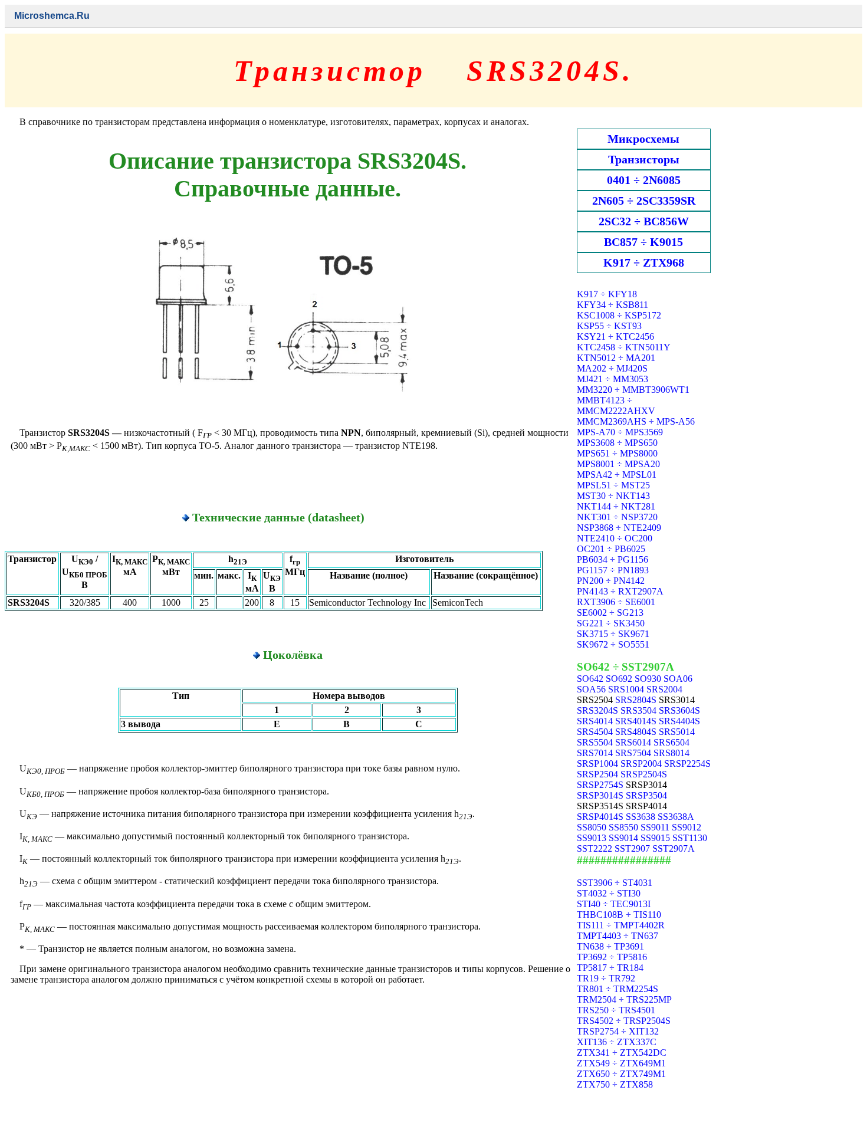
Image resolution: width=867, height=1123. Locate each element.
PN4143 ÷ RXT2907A (620, 591)
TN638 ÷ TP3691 (610, 946)
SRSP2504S (643, 774)
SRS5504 (595, 742)
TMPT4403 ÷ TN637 (617, 936)
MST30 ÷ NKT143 (613, 496)
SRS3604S (679, 710)
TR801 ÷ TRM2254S (617, 989)
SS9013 (591, 838)
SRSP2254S (687, 763)
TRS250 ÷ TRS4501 (616, 1010)
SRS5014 (677, 732)
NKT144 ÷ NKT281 (616, 506)
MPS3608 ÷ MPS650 (617, 443)
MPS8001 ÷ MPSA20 (618, 464)
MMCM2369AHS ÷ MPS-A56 (636, 421)
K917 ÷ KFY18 (607, 294)
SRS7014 (595, 753)
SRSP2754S (600, 785)
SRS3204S (597, 710)
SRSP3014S (600, 795)
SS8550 (623, 827)
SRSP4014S (600, 817)
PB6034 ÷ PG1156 (612, 559)
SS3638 (640, 817)
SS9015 (655, 838)
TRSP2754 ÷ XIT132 (618, 1031)
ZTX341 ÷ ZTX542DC (621, 1053)
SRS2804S (635, 700)
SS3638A (676, 817)
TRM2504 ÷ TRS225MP (624, 999)
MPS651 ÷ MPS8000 (617, 453)
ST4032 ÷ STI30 (609, 893)
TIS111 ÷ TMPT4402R (621, 925)
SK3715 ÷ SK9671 (613, 634)
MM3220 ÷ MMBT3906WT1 (633, 390)
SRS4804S (635, 732)
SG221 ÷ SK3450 (611, 623)
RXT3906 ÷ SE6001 (616, 602)
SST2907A (673, 848)
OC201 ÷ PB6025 (611, 549)
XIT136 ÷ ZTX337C (616, 1042)
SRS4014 (595, 721)
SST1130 (689, 838)
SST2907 (632, 848)
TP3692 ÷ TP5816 (612, 957)
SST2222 (594, 848)
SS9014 (623, 838)
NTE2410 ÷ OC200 (614, 538)
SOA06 (678, 679)
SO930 (648, 679)
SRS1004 (626, 689)
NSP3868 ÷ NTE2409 (619, 528)
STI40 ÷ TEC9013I (614, 904)
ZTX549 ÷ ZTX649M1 (621, 1063)
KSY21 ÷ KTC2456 (615, 336)
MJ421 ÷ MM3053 (612, 379)
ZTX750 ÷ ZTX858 (615, 1084)
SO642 (590, 679)
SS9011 (655, 827)
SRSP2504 (597, 774)
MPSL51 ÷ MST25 (613, 485)
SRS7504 (633, 753)
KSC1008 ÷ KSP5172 (619, 315)
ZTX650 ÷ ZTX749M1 (621, 1074)
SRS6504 (671, 742)
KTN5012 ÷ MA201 (616, 358)
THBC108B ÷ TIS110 (619, 914)
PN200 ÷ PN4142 (611, 581)
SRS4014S (635, 721)
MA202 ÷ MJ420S (612, 368)
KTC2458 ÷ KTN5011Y (624, 347)
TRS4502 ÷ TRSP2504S (624, 1021)
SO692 (619, 679)
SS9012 (686, 827)
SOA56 (591, 689)
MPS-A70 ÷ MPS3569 (620, 432)
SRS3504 (638, 710)
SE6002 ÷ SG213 (610, 613)
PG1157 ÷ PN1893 (613, 570)
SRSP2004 (641, 763)
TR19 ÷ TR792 (606, 978)
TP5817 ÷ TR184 (610, 968)
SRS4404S (679, 721)
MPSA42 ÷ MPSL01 (616, 474)
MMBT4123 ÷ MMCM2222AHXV (616, 405)
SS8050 (591, 827)
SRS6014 (633, 742)
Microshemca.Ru (52, 16)
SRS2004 (664, 689)
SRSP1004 (597, 763)
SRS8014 (671, 753)
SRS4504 (595, 732)
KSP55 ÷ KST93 (609, 326)
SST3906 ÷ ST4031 (614, 883)
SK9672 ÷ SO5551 (613, 644)
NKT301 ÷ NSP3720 (617, 517)
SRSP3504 (646, 795)
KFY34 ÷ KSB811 (612, 305)
